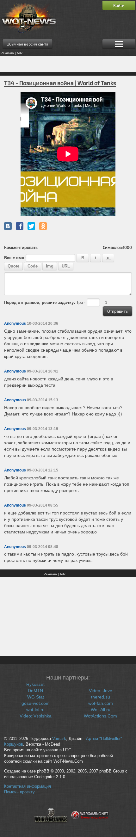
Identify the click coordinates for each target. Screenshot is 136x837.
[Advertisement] (68, 64)
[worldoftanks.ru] (51, 826)
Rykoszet (35, 684)
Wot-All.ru (100, 709)
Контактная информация (27, 786)
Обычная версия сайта (27, 43)
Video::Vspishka (36, 715)
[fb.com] (19, 226)
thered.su (100, 696)
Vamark (59, 738)
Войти (118, 5)
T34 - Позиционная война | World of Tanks (60, 82)
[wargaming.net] (90, 826)
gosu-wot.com (36, 703)
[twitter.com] (31, 226)
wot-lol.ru (35, 709)
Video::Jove (100, 690)
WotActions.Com (100, 715)
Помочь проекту (19, 792)
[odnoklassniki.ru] (43, 226)
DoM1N (35, 690)
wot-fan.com (100, 703)
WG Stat (35, 696)
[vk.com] (8, 226)
